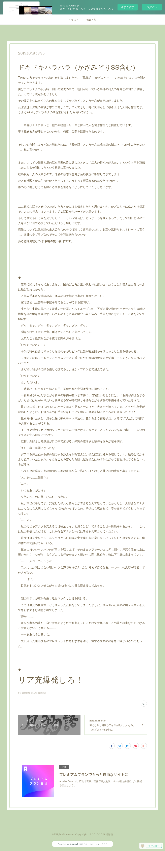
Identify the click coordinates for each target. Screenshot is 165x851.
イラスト (73, 19)
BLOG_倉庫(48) (38, 692)
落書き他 (91, 19)
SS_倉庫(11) (24, 692)
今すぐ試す (127, 7)
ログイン (151, 7)
